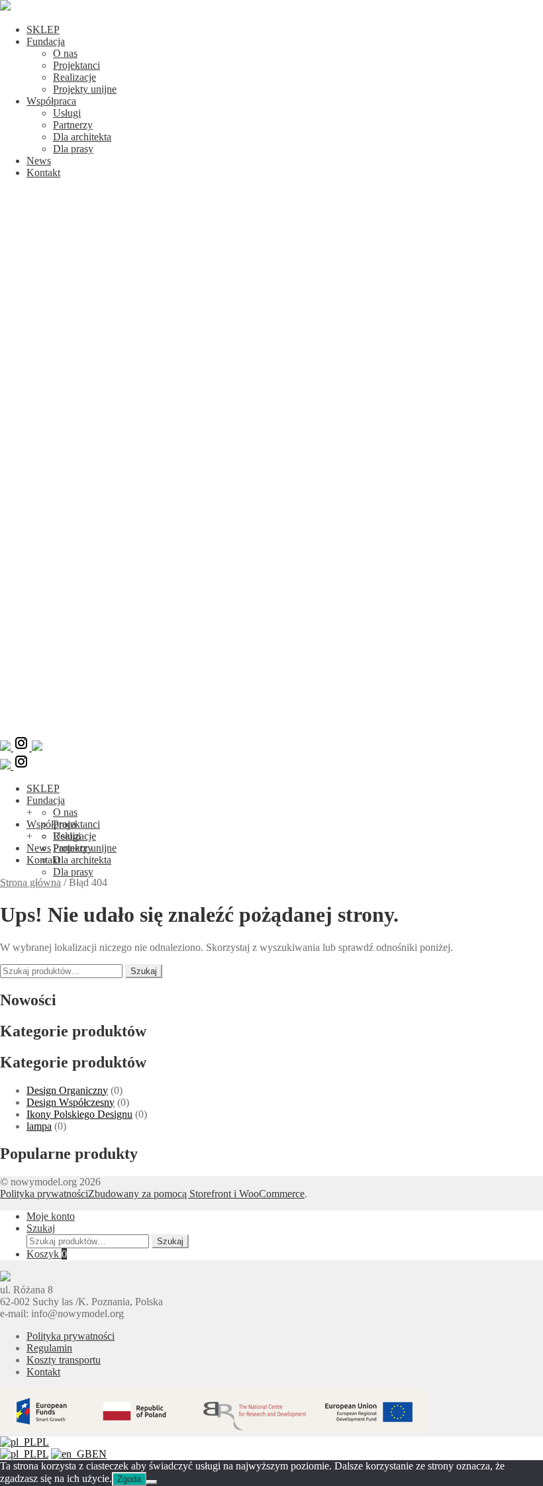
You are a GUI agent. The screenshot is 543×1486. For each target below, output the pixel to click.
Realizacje (74, 77)
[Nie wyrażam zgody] (151, 1482)
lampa (39, 1126)
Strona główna (30, 882)
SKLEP (43, 29)
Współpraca (51, 101)
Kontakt (43, 172)
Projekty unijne (85, 89)
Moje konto (50, 1216)
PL (42, 1442)
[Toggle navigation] (271, 728)
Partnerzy (73, 124)
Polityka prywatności (44, 1193)
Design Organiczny (67, 1090)
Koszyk (46, 1254)
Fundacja (45, 41)
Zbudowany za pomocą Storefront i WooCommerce (196, 1193)
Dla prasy (73, 148)
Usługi (67, 113)
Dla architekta (82, 136)
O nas (65, 53)
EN (99, 1454)
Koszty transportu (63, 1359)
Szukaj (143, 971)
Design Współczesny (70, 1102)
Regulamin (49, 1348)
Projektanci (76, 65)
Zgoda (129, 1479)
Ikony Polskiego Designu (79, 1114)
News (38, 160)
